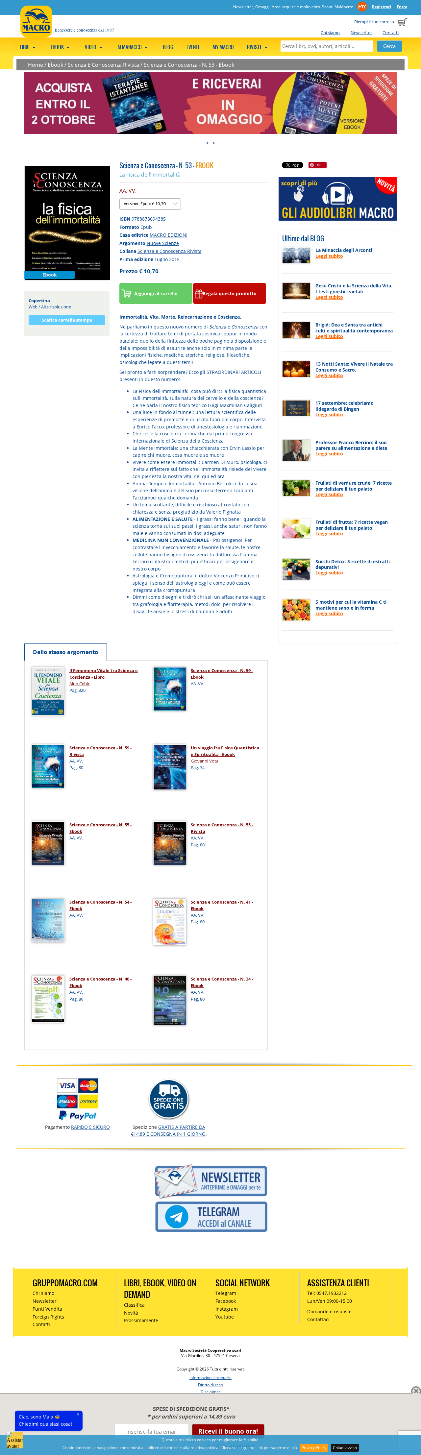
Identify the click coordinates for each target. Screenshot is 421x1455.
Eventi (192, 47)
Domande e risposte (329, 1311)
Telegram (225, 1293)
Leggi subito (329, 256)
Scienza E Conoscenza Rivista (103, 64)
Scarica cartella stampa (67, 320)
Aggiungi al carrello (156, 293)
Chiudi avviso (345, 1447)
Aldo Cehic (79, 684)
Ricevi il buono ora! (228, 1431)
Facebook (225, 1301)
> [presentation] (213, 143)
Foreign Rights (48, 1317)
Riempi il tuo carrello (374, 22)
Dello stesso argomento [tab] (65, 652)
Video (91, 47)
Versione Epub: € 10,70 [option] (145, 204)
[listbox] (150, 204)
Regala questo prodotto (230, 293)
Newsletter (361, 33)
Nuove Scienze (163, 243)
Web (33, 307)
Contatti (391, 33)
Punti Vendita (47, 1309)
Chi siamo (330, 33)
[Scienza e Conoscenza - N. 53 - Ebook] (67, 223)
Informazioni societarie (210, 1377)
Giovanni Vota (204, 761)
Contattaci (318, 1319)
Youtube (224, 1317)
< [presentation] (207, 143)
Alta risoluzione (56, 307)
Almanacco (130, 47)
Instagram (226, 1309)
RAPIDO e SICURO (90, 1127)
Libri (25, 47)
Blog (168, 47)
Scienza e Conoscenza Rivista (169, 251)
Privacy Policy (314, 1447)
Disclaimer (210, 1391)
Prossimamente (141, 1320)
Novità (131, 1313)
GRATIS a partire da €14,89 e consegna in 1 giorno (168, 1130)
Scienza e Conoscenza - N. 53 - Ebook (189, 64)
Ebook (55, 64)
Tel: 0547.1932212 (327, 1293)
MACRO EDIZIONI (168, 235)
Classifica (134, 1305)
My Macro (223, 47)
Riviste (255, 47)
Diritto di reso (210, 1385)
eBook (58, 47)
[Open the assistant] (15, 1440)
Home (35, 64)
